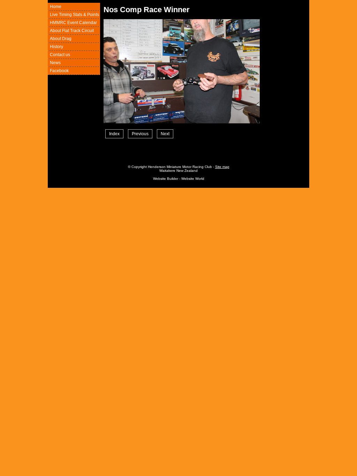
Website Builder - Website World (178, 179)
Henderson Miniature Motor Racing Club (180, 167)
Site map (222, 167)
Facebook (59, 70)
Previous (140, 133)
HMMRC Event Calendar (73, 22)
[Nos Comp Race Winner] (182, 122)
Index (114, 133)
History (56, 46)
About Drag (60, 38)
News (55, 62)
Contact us (60, 54)
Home (55, 6)
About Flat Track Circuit (72, 30)
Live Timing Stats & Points (74, 14)
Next (165, 133)
